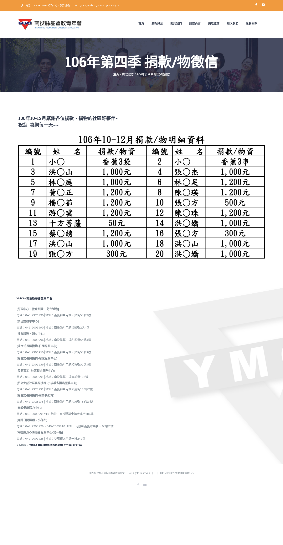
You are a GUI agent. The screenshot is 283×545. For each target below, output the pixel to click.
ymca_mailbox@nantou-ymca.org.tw (55, 444)
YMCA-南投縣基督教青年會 (111, 473)
